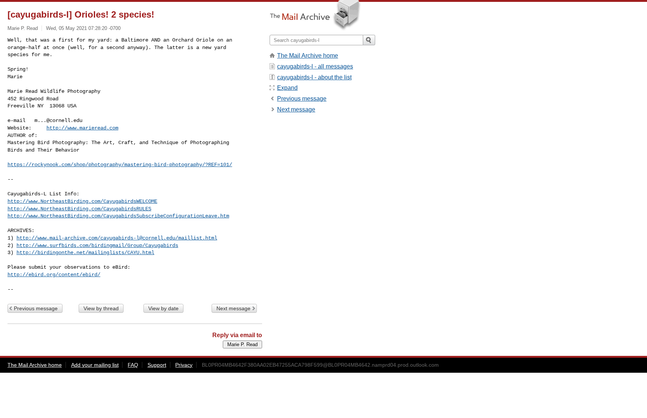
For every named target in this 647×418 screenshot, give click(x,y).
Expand (287, 88)
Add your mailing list (95, 365)
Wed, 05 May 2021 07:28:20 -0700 (83, 28)
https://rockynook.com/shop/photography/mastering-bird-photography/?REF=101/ (119, 165)
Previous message (36, 308)
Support (157, 365)
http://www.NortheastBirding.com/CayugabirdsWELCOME (82, 201)
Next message (233, 308)
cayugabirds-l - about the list (314, 77)
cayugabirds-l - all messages (315, 66)
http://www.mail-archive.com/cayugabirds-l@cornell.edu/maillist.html (116, 238)
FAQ (133, 365)
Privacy (183, 365)
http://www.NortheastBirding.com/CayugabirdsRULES (79, 209)
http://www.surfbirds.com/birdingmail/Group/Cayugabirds (97, 245)
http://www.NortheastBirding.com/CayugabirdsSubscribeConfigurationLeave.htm (118, 216)
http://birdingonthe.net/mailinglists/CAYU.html (85, 253)
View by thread (101, 308)
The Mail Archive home (307, 55)
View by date (163, 308)
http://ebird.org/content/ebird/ (53, 275)
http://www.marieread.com (82, 128)
